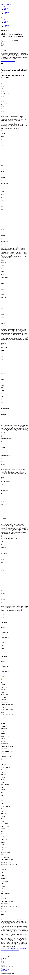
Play (2, 959)
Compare (6, 8)
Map (5, 6)
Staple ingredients (5, 61)
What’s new (6, 12)
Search (5, 14)
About (5, 13)
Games (5, 10)
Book (5, 9)
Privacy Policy (4, 970)
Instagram (8, 969)
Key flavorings (12, 61)
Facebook (3, 969)
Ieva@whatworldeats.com (12, 963)
